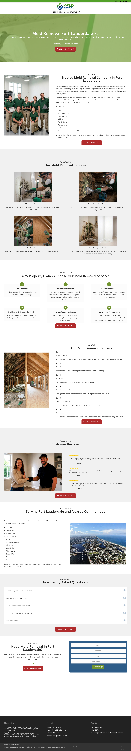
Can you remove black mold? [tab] (16, 598)
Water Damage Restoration (98, 248)
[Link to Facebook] (121, 749)
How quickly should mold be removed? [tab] (20, 591)
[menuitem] (54, 12)
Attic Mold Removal (33, 248)
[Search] (79, 12)
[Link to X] (124, 749)
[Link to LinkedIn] (126, 749)
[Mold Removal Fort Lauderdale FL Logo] (65, 6)
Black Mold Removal (32, 204)
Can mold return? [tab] (12, 621)
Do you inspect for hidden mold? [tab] (18, 606)
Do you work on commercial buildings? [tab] (20, 613)
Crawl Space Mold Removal (98, 204)
